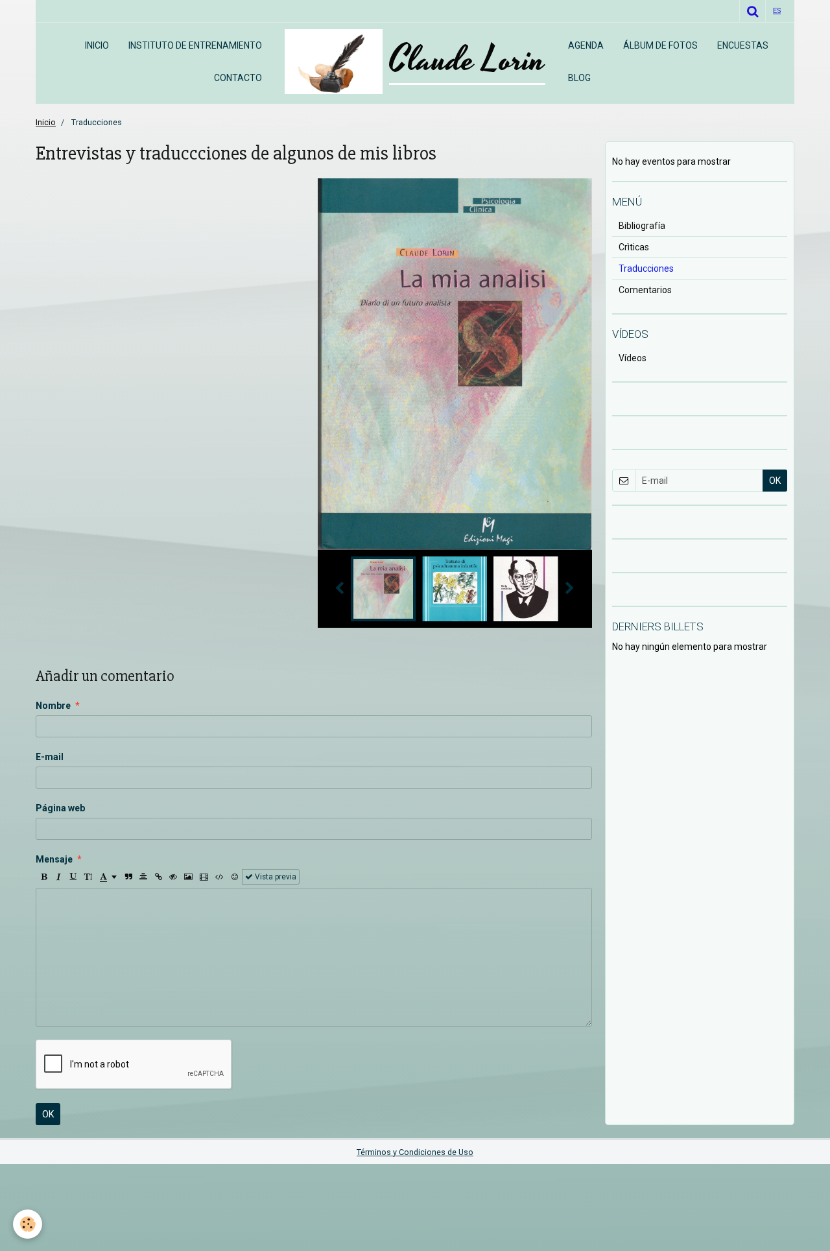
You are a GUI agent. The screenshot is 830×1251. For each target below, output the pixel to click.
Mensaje (54, 859)
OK (48, 1114)
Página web (60, 808)
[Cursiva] (58, 877)
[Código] (219, 877)
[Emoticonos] (235, 877)
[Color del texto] (108, 877)
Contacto (238, 78)
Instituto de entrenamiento (195, 45)
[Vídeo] (204, 877)
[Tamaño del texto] (88, 877)
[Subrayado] (73, 877)
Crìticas (634, 247)
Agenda (586, 45)
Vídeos (632, 358)
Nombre (53, 705)
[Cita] (128, 877)
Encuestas (742, 45)
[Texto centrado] (143, 877)
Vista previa (274, 876)
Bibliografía (642, 225)
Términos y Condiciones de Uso (415, 1152)
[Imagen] (188, 877)
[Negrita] (43, 877)
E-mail (50, 757)
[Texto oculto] (173, 877)
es (777, 10)
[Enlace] (158, 877)
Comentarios (645, 290)
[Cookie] (27, 1224)
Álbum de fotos (660, 45)
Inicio (97, 45)
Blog (579, 78)
